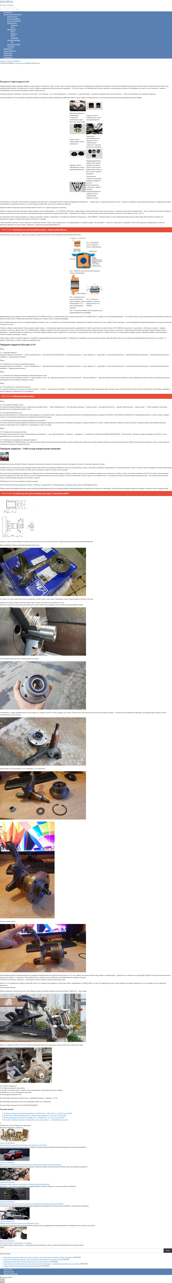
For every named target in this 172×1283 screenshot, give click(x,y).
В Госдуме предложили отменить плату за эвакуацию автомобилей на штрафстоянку (32, 1259)
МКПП (13, 36)
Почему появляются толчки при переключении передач (22, 1266)
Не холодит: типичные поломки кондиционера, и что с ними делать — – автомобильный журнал (36, 1120)
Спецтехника (8, 55)
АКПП (13, 32)
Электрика (10, 47)
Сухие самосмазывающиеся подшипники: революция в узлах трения (23, 1145)
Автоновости (8, 12)
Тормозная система (13, 44)
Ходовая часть (12, 23)
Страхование (8, 57)
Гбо (12, 42)
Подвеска (14, 25)
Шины (13, 27)
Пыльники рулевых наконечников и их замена (16, 1243)
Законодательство (10, 51)
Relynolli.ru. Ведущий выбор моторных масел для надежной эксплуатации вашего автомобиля (31, 1204)
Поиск (2, 1247)
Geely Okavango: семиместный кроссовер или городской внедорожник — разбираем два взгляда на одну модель (42, 1264)
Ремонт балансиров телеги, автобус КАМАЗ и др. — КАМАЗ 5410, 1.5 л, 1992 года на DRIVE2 (34, 1117)
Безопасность (8, 49)
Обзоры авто (8, 53)
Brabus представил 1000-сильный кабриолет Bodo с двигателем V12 (27, 1262)
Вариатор (14, 34)
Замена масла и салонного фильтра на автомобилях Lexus (19, 1223)
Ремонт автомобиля (14, 21)
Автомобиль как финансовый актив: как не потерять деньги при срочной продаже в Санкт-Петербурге (38, 1257)
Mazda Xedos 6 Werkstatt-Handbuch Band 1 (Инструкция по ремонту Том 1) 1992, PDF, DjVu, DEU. (35, 1115)
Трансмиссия (11, 29)
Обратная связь (9, 1272)
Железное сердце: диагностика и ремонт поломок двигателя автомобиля (24, 1184)
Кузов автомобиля (13, 19)
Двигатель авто (12, 17)
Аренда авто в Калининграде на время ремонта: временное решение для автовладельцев (30, 1165)
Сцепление (14, 38)
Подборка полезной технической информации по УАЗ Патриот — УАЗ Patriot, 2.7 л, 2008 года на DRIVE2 (38, 1113)
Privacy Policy (8, 1269)
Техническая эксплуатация (12, 14)
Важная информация (10, 1274)
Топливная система (13, 40)
